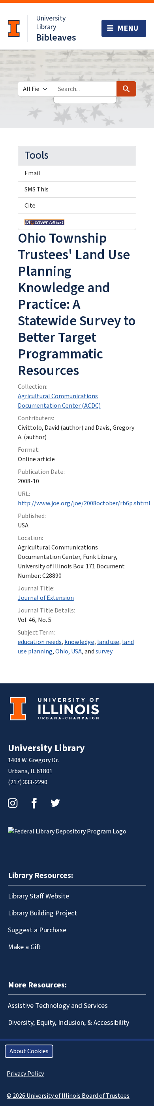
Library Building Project (42, 913)
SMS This (36, 189)
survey (104, 651)
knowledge (79, 642)
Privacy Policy (25, 1073)
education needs (40, 642)
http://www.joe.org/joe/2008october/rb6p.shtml (84, 503)
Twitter (55, 803)
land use (108, 642)
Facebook (33, 803)
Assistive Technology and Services (58, 1006)
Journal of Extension (46, 598)
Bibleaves (56, 38)
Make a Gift (24, 947)
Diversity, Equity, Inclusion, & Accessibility (68, 1023)
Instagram (12, 803)
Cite (30, 205)
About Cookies (29, 1051)
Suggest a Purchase (37, 930)
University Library (51, 22)
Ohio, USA (68, 651)
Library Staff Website (38, 896)
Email (32, 173)
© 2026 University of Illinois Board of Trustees (68, 1095)
